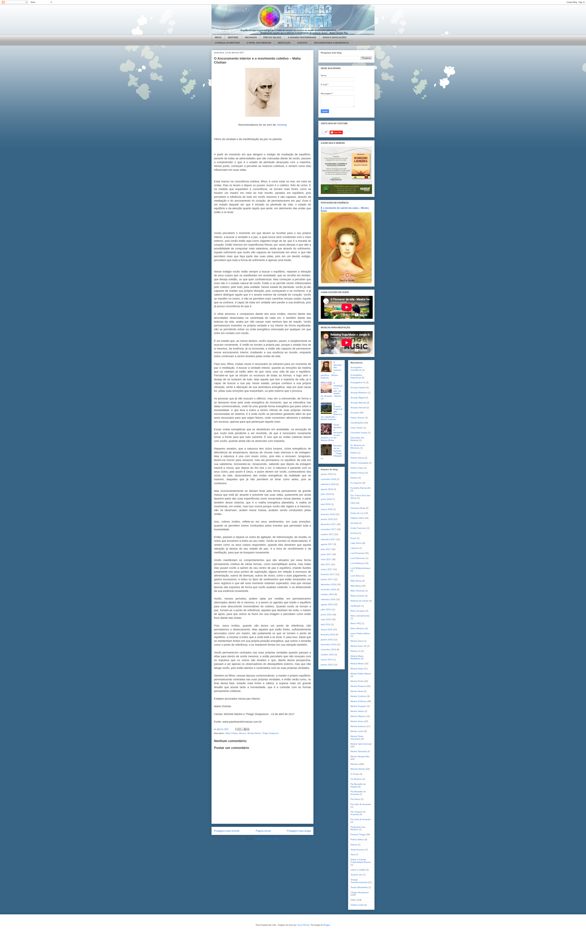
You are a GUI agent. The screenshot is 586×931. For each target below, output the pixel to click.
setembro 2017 (328, 539)
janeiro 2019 (327, 474)
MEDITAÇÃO (284, 43)
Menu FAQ (356, 623)
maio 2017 (326, 559)
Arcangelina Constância (356, 368)
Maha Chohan (232, 733)
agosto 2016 (327, 604)
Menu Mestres (357, 628)
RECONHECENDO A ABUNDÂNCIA (331, 43)
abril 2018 (325, 504)
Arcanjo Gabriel (358, 387)
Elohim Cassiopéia (359, 463)
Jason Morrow (303, 925)
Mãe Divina (356, 581)
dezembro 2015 (328, 644)
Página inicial (263, 831)
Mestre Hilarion (358, 716)
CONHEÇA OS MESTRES (227, 43)
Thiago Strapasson (270, 733)
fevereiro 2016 (328, 634)
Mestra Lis (356, 651)
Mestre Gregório (358, 706)
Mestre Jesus (357, 721)
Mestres (242, 733)
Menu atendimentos (360, 616)
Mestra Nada (357, 668)
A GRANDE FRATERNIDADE (302, 37)
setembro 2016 (328, 599)
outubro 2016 (327, 594)
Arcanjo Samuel (358, 407)
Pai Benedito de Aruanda (358, 792)
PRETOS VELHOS (272, 37)
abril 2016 (325, 624)
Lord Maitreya (357, 563)
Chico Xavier (357, 427)
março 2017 (326, 569)
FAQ (353, 503)
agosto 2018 (327, 489)
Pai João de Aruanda (361, 804)
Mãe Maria (356, 586)
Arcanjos (355, 412)
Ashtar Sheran (357, 417)
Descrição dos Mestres (357, 438)
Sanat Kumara (357, 849)
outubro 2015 (327, 654)
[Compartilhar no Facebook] (245, 729)
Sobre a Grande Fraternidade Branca (361, 860)
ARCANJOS (251, 37)
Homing (282, 124)
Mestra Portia (357, 681)
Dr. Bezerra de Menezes (358, 446)
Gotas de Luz (357, 513)
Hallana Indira (357, 518)
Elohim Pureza (358, 473)
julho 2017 (326, 549)
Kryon (353, 538)
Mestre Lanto (357, 731)
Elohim (354, 453)
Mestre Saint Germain (361, 744)
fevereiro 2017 (328, 574)
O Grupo (355, 774)
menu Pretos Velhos (360, 633)
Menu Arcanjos (358, 611)
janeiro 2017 (327, 579)
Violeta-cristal (357, 905)
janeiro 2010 (327, 664)
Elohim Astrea (357, 458)
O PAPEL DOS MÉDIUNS (258, 43)
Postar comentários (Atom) (266, 839)
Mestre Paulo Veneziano (357, 737)
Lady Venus (356, 543)
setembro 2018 (328, 484)
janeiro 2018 (327, 519)
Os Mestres (356, 779)
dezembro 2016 (328, 584)
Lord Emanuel (357, 553)
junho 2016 (326, 614)
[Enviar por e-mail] (236, 729)
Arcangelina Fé (358, 382)
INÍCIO (218, 37)
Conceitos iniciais (359, 432)
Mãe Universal (357, 590)
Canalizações (357, 422)
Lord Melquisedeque (360, 568)
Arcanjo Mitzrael (358, 402)
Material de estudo (360, 601)
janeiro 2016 (327, 639)
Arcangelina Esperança (356, 376)
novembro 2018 (328, 479)
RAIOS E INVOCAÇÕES (334, 37)
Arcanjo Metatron (359, 392)
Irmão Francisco (358, 528)
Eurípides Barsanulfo (361, 488)
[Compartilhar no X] (242, 729)
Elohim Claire (357, 468)
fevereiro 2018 (328, 514)
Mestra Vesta (357, 691)
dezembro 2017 (328, 524)
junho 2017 (326, 554)
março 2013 (326, 659)
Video (353, 900)
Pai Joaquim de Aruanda (358, 813)
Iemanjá (354, 523)
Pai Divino (355, 799)
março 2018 (326, 509)
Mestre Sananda (359, 751)
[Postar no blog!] (239, 729)
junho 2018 (326, 499)
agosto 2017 (327, 544)
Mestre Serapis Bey (360, 756)
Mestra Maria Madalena (357, 657)
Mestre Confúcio (358, 696)
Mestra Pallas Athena (361, 673)
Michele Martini (254, 733)
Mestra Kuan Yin (358, 646)
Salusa (354, 844)
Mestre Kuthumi (358, 726)
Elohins (354, 478)
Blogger (326, 925)
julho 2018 (326, 494)
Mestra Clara (357, 641)
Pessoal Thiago (358, 834)
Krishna (354, 533)
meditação (356, 606)
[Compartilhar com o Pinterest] (248, 729)
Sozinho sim (356, 874)
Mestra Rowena (358, 686)
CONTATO (302, 43)
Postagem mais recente (226, 831)
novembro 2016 (328, 589)
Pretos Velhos (357, 839)
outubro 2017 (327, 534)
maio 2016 (326, 619)
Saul (353, 854)
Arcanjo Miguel (358, 397)
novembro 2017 (328, 529)
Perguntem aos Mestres (358, 828)
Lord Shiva (356, 575)
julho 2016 (326, 609)
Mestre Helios (357, 711)
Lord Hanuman (358, 558)
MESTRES (233, 37)
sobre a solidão (358, 870)
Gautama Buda (358, 508)
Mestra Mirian (357, 663)
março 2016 (326, 629)
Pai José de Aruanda (361, 819)
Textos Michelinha (359, 887)
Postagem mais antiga (299, 831)
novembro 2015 (328, 649)
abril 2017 (325, 564)
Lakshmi (355, 548)
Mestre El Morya (358, 701)
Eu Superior (356, 483)
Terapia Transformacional (359, 880)
